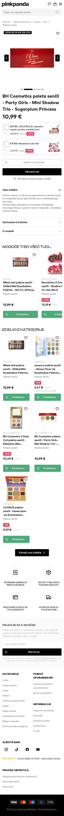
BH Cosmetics (22, 22)
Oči (45, 22)
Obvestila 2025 (10, 782)
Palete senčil (9, 25)
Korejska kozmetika (13, 716)
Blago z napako (10, 721)
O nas (36, 731)
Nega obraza (9, 685)
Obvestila (7, 787)
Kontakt (38, 716)
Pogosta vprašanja (43, 711)
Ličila (37, 22)
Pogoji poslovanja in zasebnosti (19, 777)
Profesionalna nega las (15, 726)
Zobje (5, 706)
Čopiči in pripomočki (13, 701)
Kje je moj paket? (42, 693)
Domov (7, 22)
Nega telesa (9, 711)
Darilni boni (39, 726)
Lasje (5, 691)
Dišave (6, 696)
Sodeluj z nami (41, 721)
